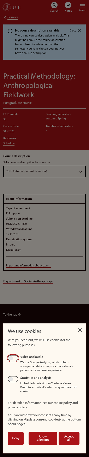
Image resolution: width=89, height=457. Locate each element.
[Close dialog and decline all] (80, 329)
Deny (15, 438)
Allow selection (42, 438)
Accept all (69, 438)
